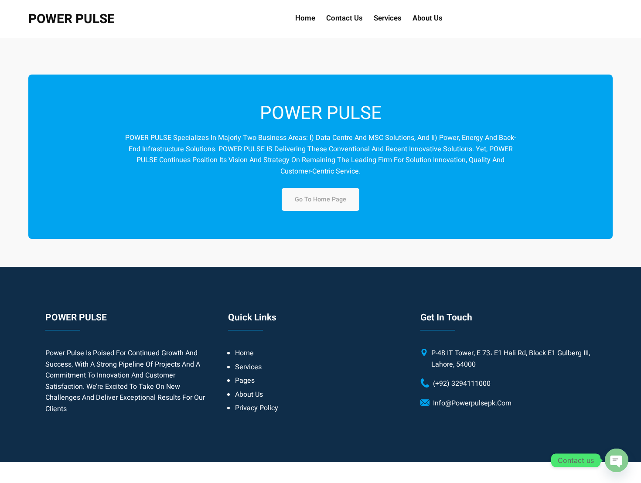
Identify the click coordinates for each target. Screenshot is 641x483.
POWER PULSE (71, 19)
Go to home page (320, 199)
